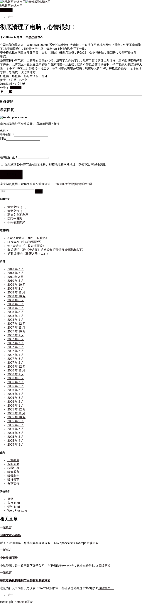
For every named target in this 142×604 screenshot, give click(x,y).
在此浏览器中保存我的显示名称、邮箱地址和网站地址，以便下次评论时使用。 (56, 164)
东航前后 (13, 464)
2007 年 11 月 (16, 327)
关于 (10, 17)
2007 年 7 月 (15, 343)
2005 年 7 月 (15, 429)
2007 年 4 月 (15, 354)
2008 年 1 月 (15, 319)
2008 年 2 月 (15, 315)
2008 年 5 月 (15, 308)
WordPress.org (17, 510)
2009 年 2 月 (15, 288)
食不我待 (13, 483)
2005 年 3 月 (15, 444)
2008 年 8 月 (15, 300)
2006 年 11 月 (16, 370)
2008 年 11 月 (16, 292)
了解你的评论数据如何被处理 (72, 184)
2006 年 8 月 (15, 378)
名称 (4, 130)
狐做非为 (13, 475)
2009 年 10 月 (16, 284)
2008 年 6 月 (15, 304)
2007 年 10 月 (16, 331)
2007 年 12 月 (16, 323)
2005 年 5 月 (15, 436)
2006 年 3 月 (15, 397)
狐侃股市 (13, 471)
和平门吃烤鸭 (36, 238)
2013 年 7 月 (15, 269)
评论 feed (13, 506)
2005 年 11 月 (16, 413)
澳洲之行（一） (17, 210)
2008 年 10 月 (16, 296)
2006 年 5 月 (15, 390)
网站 (3, 138)
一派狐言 (15, 87)
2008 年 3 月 (15, 312)
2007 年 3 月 (15, 358)
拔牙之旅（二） (36, 253)
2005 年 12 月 (16, 409)
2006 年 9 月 (15, 374)
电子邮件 (7, 134)
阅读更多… (93, 543)
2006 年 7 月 (15, 382)
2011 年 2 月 (15, 276)
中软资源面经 (16, 222)
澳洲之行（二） (17, 207)
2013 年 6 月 (15, 273)
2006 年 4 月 (15, 393)
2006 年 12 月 (16, 366)
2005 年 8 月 (15, 425)
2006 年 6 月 (15, 386)
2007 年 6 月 (15, 347)
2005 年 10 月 (16, 417)
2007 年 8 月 (15, 339)
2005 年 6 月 (15, 432)
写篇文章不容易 (17, 214)
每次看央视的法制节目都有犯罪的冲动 (25, 580)
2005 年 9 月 (15, 421)
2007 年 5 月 (15, 351)
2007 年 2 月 (15, 362)
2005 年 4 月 (15, 440)
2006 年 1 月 (15, 405)
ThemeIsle (20, 601)
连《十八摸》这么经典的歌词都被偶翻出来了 (52, 249)
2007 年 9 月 (15, 335)
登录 (10, 499)
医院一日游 (14, 218)
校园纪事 (13, 468)
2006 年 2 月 (15, 401)
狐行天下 (13, 479)
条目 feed (13, 502)
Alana (11, 238)
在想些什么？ (9, 157)
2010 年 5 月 (15, 280)
